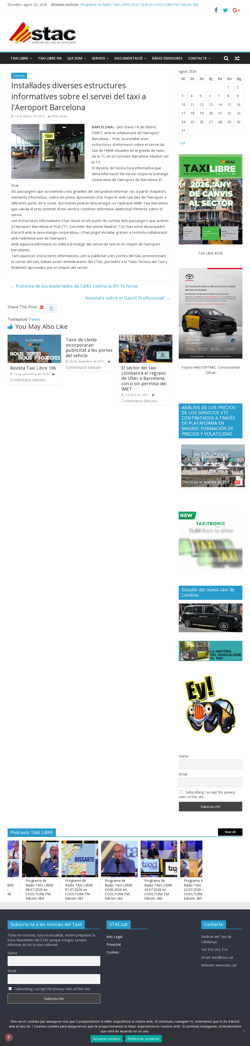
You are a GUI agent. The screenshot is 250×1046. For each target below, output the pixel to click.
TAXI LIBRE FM (50, 58)
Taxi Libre (19, 58)
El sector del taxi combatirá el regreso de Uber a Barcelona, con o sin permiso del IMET (144, 378)
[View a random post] (237, 58)
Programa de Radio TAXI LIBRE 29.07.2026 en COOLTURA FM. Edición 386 (147, 889)
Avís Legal (114, 936)
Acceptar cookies (106, 1039)
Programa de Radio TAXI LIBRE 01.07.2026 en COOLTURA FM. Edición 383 (68, 889)
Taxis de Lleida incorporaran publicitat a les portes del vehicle (89, 347)
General (19, 76)
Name (183, 756)
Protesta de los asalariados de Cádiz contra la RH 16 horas (74, 286)
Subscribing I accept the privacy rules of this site (207, 794)
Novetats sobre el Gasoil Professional (127, 298)
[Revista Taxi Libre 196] (34, 337)
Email (183, 774)
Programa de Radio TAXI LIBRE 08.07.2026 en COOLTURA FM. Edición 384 (28, 889)
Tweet (34, 319)
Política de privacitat (144, 1039)
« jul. (182, 142)
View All (230, 832)
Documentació (129, 58)
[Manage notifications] (9, 1037)
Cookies (112, 952)
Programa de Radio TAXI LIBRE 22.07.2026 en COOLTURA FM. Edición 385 (139, 4)
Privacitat (113, 944)
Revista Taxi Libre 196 (33, 368)
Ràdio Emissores (167, 58)
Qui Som (74, 58)
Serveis (98, 58)
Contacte (197, 58)
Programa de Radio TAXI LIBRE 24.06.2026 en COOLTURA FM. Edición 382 (107, 889)
